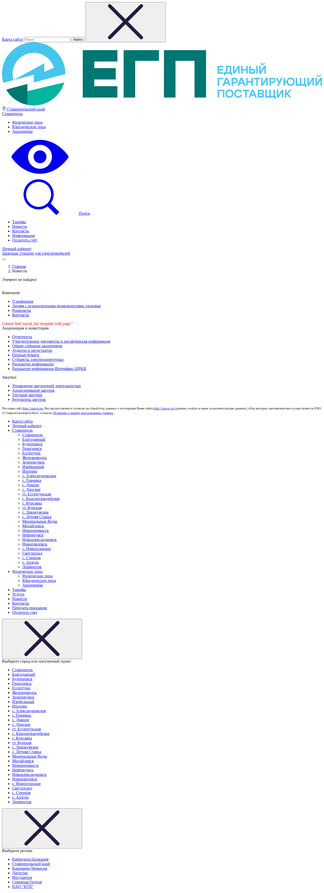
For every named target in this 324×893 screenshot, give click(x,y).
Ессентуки (31, 453)
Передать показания (29, 608)
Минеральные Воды (39, 521)
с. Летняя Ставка (36, 517)
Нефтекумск (33, 535)
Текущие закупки (27, 395)
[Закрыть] (42, 639)
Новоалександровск (39, 539)
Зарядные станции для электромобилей (36, 253)
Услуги (18, 594)
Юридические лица (29, 127)
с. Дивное (30, 485)
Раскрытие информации (33, 364)
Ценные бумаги (25, 355)
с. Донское (31, 489)
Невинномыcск (35, 530)
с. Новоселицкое (36, 549)
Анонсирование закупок (33, 390)
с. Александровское (39, 476)
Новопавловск (34, 544)
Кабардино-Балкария (30, 859)
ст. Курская (32, 508)
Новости (19, 226)
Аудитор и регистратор (32, 350)
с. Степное (31, 558)
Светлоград (32, 553)
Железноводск (34, 457)
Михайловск (33, 526)
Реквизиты (21, 310)
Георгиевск (32, 448)
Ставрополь (12, 114)
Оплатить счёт (24, 240)
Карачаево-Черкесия (29, 868)
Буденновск (32, 444)
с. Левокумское (35, 512)
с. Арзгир (30, 562)
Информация (23, 235)
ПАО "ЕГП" (22, 886)
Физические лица (27, 122)
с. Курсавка (32, 503)
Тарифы (19, 222)
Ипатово (29, 471)
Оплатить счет (24, 612)
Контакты (20, 231)
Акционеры (22, 131)
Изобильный (33, 467)
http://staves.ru (33, 408)
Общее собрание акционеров (37, 346)
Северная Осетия (27, 882)
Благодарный (33, 439)
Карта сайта (12, 39)
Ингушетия (22, 877)
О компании (22, 301)
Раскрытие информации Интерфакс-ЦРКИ (49, 368)
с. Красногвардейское (41, 498)
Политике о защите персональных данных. (83, 413)
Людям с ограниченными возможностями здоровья (56, 306)
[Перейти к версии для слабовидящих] (40, 174)
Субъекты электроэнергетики (38, 359)
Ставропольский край (25, 109)
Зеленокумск (33, 462)
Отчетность (22, 337)
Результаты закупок (29, 399)
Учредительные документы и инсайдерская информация (61, 341)
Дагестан (20, 873)
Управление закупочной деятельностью (46, 386)
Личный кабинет (16, 249)
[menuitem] (167, 122)
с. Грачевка (31, 480)
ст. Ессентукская (36, 494)
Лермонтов (32, 567)
